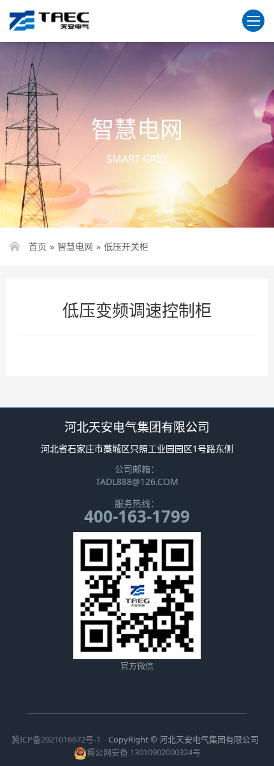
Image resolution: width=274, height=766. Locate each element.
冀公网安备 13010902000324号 (144, 752)
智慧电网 (75, 246)
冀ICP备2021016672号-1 (56, 739)
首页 (38, 246)
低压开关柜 (126, 246)
